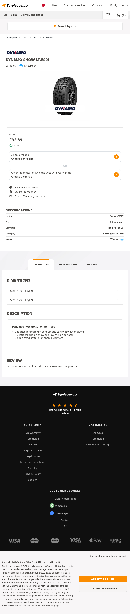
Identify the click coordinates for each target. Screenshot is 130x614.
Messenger (61, 513)
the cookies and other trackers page (41, 605)
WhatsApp (61, 505)
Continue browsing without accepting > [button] (108, 556)
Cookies (32, 479)
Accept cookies (103, 579)
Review (92, 264)
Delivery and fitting (32, 14)
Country (32, 468)
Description (68, 264)
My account (120, 5)
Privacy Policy (33, 473)
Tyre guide (32, 438)
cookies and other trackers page (18, 595)
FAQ (65, 526)
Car (5, 14)
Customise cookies (103, 588)
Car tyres (97, 432)
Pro (54, 5)
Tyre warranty (32, 432)
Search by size (67, 26)
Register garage (32, 450)
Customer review (74, 5)
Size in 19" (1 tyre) (21, 291)
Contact (97, 5)
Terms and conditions (32, 462)
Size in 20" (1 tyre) (21, 300)
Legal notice (33, 456)
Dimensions (41, 264)
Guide (14, 14)
